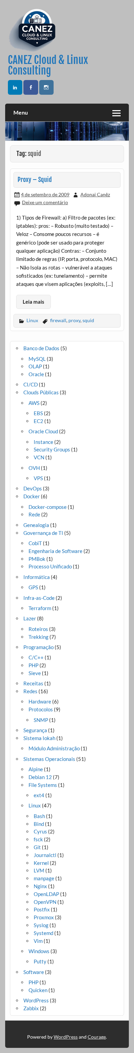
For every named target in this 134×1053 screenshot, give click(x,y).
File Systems (43, 785)
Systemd (43, 933)
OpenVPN (45, 902)
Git (37, 847)
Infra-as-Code (39, 598)
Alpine (36, 769)
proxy (74, 320)
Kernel (41, 863)
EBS (38, 413)
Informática (36, 577)
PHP (33, 665)
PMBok (37, 559)
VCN (39, 457)
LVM (39, 870)
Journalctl (45, 855)
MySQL (37, 359)
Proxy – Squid (35, 180)
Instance (43, 442)
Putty (40, 961)
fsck (38, 839)
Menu (20, 112)
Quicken (38, 990)
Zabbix (31, 1008)
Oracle (36, 374)
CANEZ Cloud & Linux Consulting (48, 65)
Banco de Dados (41, 348)
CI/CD (30, 384)
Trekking (38, 637)
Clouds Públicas (41, 392)
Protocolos (41, 709)
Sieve (35, 673)
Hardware (40, 701)
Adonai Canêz (95, 194)
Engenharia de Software (55, 551)
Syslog (41, 925)
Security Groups (52, 449)
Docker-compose (48, 507)
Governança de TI (43, 533)
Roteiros (38, 629)
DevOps (32, 488)
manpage (44, 878)
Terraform (40, 608)
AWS (34, 403)
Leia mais (33, 302)
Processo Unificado (50, 566)
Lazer (29, 618)
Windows (39, 951)
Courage (97, 1037)
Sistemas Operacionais (49, 759)
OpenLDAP (46, 894)
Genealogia (36, 525)
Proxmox (44, 917)
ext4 (39, 795)
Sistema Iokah (39, 738)
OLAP (35, 366)
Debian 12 (40, 777)
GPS (33, 587)
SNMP (41, 720)
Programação (38, 647)
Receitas (33, 683)
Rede (34, 514)
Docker (31, 496)
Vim (38, 941)
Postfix (42, 909)
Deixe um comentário (45, 202)
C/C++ (36, 657)
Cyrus (40, 831)
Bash (39, 816)
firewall (58, 320)
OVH (34, 468)
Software (33, 972)
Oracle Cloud (43, 431)
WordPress (36, 1000)
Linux (32, 320)
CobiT (35, 543)
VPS (38, 478)
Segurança (35, 730)
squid (88, 320)
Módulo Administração (54, 748)
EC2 (38, 421)
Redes (30, 691)
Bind (39, 824)
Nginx (40, 886)
